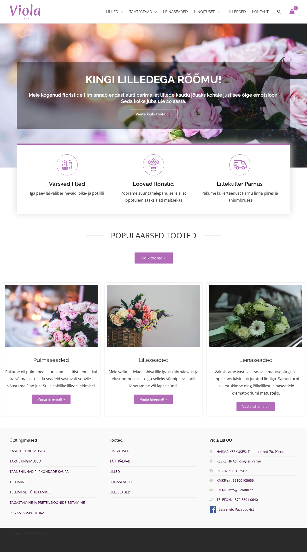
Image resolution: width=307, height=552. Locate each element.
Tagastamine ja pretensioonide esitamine (47, 502)
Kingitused (119, 451)
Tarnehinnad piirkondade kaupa (39, 471)
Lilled (115, 471)
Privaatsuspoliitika (27, 512)
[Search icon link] (279, 11)
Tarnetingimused (25, 461)
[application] (120, 11)
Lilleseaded (153, 360)
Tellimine (18, 482)
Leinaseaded (255, 360)
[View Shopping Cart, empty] (292, 11)
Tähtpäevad (120, 461)
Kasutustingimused (27, 451)
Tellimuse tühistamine (30, 492)
